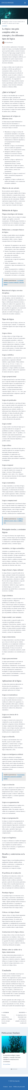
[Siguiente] (24, 1052)
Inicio (10, 1086)
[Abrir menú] (25, 3)
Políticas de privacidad (19, 1086)
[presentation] (14, 1044)
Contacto (5, 1086)
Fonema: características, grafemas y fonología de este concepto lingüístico (7, 1018)
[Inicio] (2, 21)
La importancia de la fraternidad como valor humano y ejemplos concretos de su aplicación (20, 1018)
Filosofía (4, 26)
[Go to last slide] (4, 1052)
